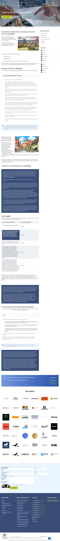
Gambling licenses (20, 508)
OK (49, 538)
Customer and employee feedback (6, 513)
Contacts (35, 5)
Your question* (11, 476)
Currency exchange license (45, 39)
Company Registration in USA (22, 524)
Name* (10, 467)
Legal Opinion (19, 510)
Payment (3, 501)
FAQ (3, 500)
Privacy (3, 508)
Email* (10, 471)
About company (20, 5)
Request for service (7, 16)
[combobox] (36, 469)
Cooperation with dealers (6, 505)
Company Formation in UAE (22, 526)
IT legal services (20, 505)
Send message (13, 487)
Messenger (36, 471)
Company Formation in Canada (22, 522)
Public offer (4, 510)
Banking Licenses (43, 35)
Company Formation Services (22, 500)
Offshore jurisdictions (21, 501)
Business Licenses (20, 503)
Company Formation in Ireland (22, 519)
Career (30, 5)
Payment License (43, 37)
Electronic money (43, 33)
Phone (35, 467)
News (26, 5)
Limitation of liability (5, 503)
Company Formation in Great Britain (22, 517)
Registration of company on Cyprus (22, 514)
